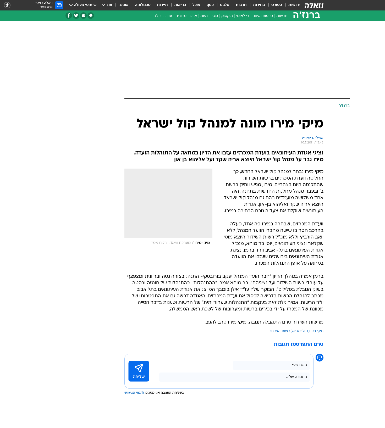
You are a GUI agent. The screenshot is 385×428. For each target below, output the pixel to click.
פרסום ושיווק (262, 16)
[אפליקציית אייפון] (83, 15)
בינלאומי (242, 16)
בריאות (180, 5)
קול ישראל (300, 331)
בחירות (259, 5)
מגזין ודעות (209, 16)
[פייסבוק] (68, 15)
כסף (210, 5)
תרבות (241, 5)
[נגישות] (7, 5)
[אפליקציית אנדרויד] (90, 15)
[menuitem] (291, 5)
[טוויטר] (76, 15)
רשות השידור (279, 331)
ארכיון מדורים (186, 16)
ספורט (276, 5)
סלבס (224, 5)
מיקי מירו (316, 331)
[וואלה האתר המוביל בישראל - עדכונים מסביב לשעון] (314, 5)
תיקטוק (227, 16)
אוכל (196, 5)
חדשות (294, 5)
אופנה (123, 5)
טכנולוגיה (143, 5)
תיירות (162, 5)
